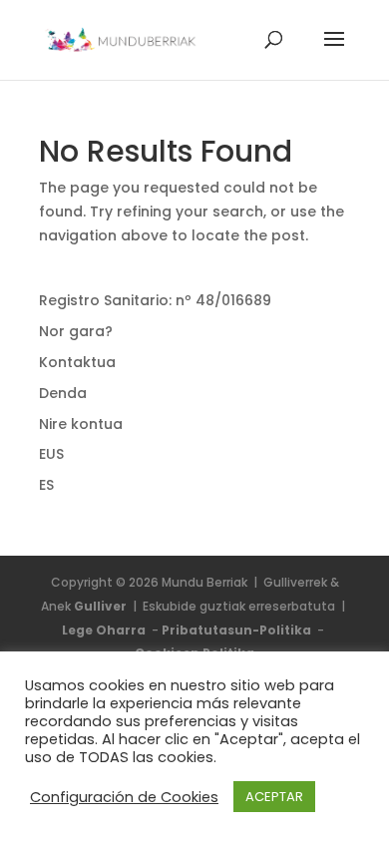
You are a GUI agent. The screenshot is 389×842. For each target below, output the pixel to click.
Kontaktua (77, 362)
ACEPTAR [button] (274, 796)
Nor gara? (76, 331)
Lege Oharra (105, 630)
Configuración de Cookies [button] (124, 797)
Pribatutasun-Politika (238, 630)
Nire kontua (81, 424)
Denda (63, 393)
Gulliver (102, 606)
